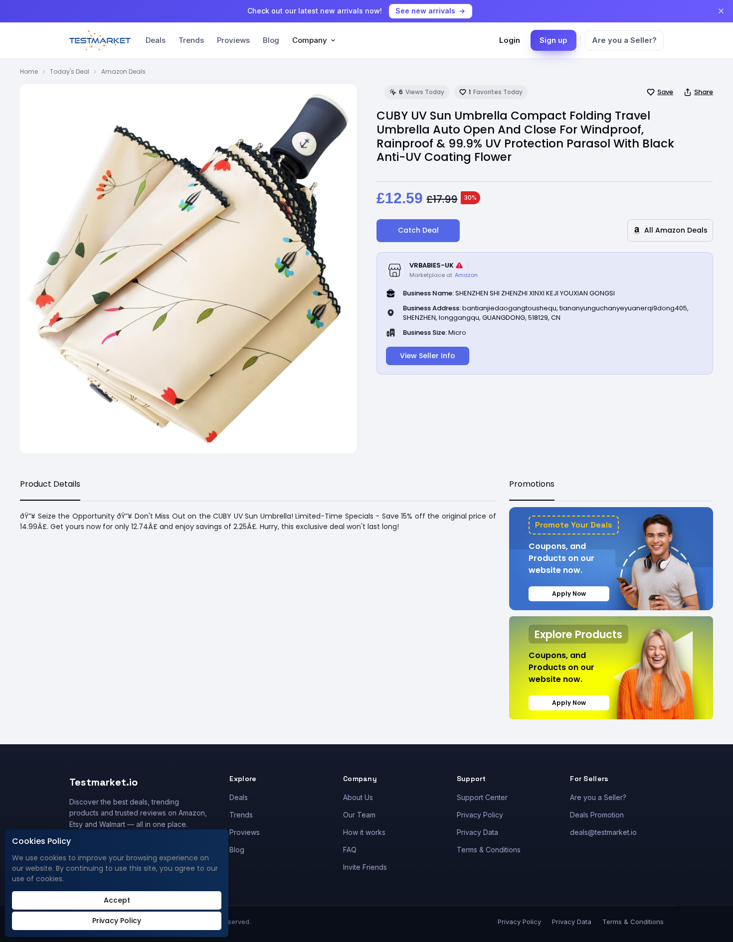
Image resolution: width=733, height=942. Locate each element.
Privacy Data (477, 832)
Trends (191, 40)
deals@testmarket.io (603, 832)
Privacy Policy (480, 814)
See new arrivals (425, 10)
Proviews (233, 40)
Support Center (482, 797)
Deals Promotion (597, 814)
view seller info (427, 356)
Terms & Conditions (489, 849)
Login (509, 40)
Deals (156, 40)
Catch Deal (418, 230)
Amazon (466, 275)
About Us (358, 797)
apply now (569, 593)
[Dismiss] (721, 11)
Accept (117, 900)
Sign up (553, 40)
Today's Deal (69, 71)
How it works (364, 832)
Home (29, 71)
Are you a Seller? (624, 40)
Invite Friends (365, 867)
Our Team (359, 814)
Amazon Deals (123, 71)
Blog (271, 40)
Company (309, 40)
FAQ (350, 849)
